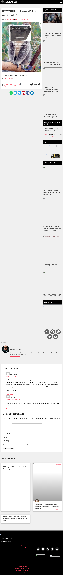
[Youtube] (55, 336)
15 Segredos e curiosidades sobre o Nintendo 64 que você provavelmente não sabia (47, 506)
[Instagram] (46, 331)
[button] (11, 93)
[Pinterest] (58, 331)
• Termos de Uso (22, 566)
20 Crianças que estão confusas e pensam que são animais (51, 192)
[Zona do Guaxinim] (57, 156)
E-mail (5, 441)
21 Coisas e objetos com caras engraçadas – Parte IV (52, 296)
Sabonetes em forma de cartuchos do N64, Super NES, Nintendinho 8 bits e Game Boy (15, 467)
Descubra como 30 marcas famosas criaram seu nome (52, 266)
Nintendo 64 (12, 86)
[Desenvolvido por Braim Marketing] (55, 556)
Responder (9, 394)
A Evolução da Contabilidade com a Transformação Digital (51, 89)
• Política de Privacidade (22, 568)
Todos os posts (15, 358)
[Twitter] (49, 336)
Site (4, 444)
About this (46, 134)
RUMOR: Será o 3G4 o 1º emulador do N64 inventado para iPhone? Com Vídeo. (15, 518)
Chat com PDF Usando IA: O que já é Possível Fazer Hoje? (52, 35)
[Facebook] (52, 331)
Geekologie (8, 79)
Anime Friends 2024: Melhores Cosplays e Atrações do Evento (50, 116)
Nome (5, 437)
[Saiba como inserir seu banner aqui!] (48, 156)
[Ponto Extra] (53, 156)
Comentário (7, 433)
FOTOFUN (16, 84)
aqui (52, 136)
